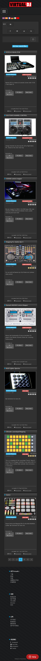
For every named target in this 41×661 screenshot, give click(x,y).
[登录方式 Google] (31, 31)
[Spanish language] (6, 18)
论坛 (11, 605)
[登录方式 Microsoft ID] (17, 31)
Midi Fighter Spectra (13, 368)
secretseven (32, 392)
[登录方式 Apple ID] (24, 31)
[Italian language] (15, 18)
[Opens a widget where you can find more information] (32, 657)
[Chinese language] (18, 18)
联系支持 (13, 597)
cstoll (34, 516)
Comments (18, 111)
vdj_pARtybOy (32, 76)
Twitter (14, 648)
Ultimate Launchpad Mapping (15, 432)
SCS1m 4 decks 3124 (13, 52)
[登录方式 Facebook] (10, 31)
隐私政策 (13, 623)
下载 (11, 574)
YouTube (14, 644)
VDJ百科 (13, 601)
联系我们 (13, 621)
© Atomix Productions (20, 659)
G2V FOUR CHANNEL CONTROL (16, 115)
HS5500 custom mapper (14, 179)
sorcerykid (33, 329)
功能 (11, 578)
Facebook (14, 642)
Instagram (15, 646)
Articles (12, 603)
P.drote (34, 266)
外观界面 (13, 582)
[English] (3, 18)
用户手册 (13, 599)
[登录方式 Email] (10, 24)
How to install (27, 111)
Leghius (34, 453)
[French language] (9, 18)
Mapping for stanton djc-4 (14, 242)
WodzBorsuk (32, 202)
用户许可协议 (14, 625)
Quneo (8, 495)
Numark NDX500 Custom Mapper (17, 305)
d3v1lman (33, 139)
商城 (11, 576)
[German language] (12, 18)
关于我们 (13, 619)
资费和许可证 (14, 580)
